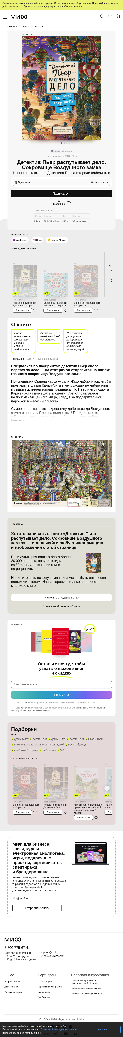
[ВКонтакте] (58, 1006)
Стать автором (44, 960)
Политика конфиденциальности (85, 972)
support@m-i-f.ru (50, 931)
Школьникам (91, 725)
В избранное (58, 202)
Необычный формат (98, 731)
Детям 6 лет (38, 725)
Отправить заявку (37, 887)
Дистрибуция (44, 971)
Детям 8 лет (73, 725)
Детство (39, 26)
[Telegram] (70, 1006)
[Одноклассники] (64, 1006)
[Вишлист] (110, 17)
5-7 (33, 736)
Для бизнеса (43, 976)
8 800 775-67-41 (16, 926)
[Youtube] (52, 1006)
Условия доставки (12, 971)
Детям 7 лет (55, 725)
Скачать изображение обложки (62, 597)
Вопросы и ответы (12, 960)
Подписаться (61, 193)
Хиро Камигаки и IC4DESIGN (61, 156)
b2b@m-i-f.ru (20, 877)
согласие (24, 688)
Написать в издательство (61, 588)
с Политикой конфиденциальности (39, 1029)
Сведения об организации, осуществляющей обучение (83, 961)
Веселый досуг (74, 731)
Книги (25, 26)
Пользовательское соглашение (85, 967)
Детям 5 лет (20, 725)
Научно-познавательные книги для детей (38, 731)
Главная (12, 26)
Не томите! (61, 681)
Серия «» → (24, 248)
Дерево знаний (11, 965)
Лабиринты (20, 736)
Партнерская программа (49, 965)
